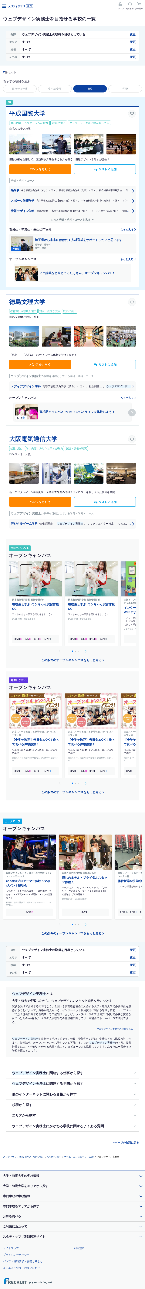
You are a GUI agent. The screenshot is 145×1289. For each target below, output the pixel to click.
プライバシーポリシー (16, 1254)
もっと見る (127, 229)
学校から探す (54, 1156)
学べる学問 (55, 88)
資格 (90, 88)
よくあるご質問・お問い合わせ (21, 1267)
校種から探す (22, 1105)
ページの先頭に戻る (127, 1142)
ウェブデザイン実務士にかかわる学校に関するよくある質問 (58, 1126)
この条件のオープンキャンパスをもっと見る (71, 660)
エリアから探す (24, 1115)
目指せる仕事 (20, 88)
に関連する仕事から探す (47, 1073)
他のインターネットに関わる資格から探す (44, 1094)
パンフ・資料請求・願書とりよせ (23, 1261)
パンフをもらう (40, 169)
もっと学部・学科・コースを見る (71, 219)
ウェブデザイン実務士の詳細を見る (115, 1029)
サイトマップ (11, 1248)
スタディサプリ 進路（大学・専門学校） (23, 1156)
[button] (132, 412)
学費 (125, 88)
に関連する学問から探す (47, 1083)
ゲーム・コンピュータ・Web (79, 1156)
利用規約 (79, 1248)
